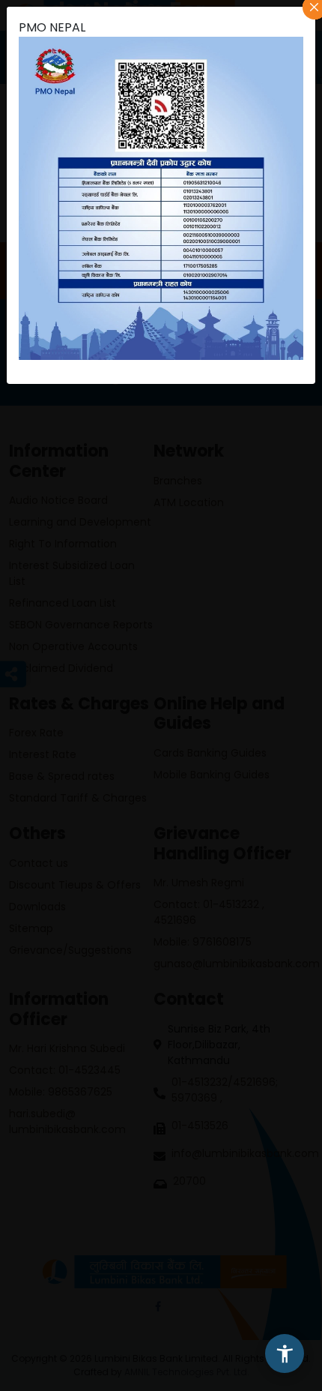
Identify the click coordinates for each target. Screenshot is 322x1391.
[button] (284, 1353)
